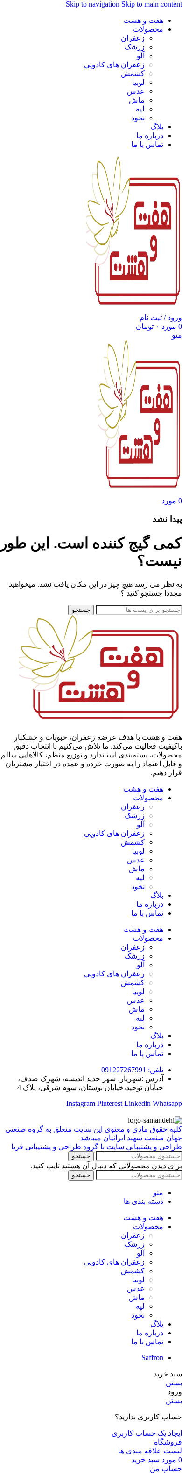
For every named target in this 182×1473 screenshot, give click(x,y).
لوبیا (138, 82)
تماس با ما (147, 913)
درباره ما (149, 904)
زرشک (135, 47)
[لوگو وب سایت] (134, 309)
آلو (141, 56)
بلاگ (156, 895)
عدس (136, 91)
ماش (137, 100)
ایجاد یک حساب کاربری (147, 1433)
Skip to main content (151, 4)
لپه (140, 109)
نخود (138, 118)
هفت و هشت (143, 789)
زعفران (133, 38)
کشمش (133, 73)
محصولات (148, 798)
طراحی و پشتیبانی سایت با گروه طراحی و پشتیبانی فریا (96, 1147)
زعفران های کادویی (114, 65)
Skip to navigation (93, 4)
